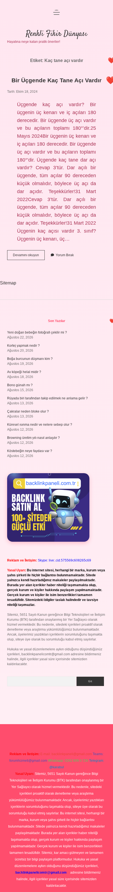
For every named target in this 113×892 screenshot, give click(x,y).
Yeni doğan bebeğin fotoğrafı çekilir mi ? (37, 332)
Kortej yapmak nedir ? (23, 346)
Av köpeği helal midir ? (24, 372)
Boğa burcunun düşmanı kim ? (30, 359)
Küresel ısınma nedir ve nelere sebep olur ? (39, 425)
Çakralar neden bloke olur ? (28, 411)
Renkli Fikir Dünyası (56, 34)
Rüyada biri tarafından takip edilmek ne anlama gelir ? (47, 398)
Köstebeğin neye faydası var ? (29, 451)
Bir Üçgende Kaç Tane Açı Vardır (56, 80)
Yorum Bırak (65, 255)
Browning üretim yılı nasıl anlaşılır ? (33, 438)
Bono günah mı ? (20, 385)
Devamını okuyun (29, 256)
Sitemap (8, 283)
